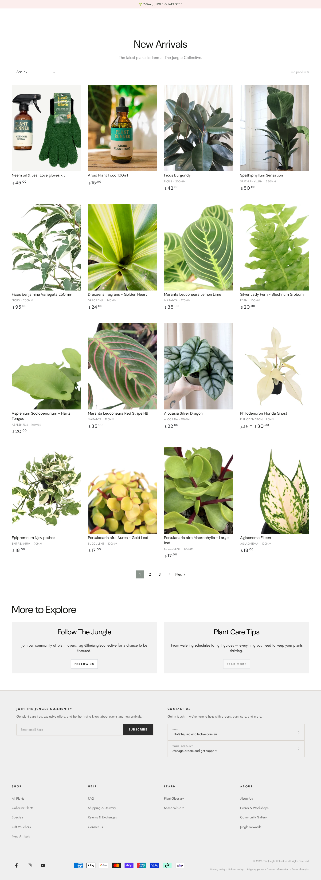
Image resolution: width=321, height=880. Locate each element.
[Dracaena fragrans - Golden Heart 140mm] (122, 247)
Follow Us (84, 664)
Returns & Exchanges (102, 817)
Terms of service (300, 869)
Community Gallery (253, 817)
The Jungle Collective (275, 861)
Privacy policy (217, 869)
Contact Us (95, 827)
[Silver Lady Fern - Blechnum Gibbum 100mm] (274, 247)
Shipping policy (255, 869)
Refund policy (235, 869)
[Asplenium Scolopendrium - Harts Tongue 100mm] (46, 366)
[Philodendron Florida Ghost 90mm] (274, 366)
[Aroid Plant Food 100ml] (122, 128)
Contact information (278, 869)
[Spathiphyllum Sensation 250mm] (274, 128)
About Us (246, 798)
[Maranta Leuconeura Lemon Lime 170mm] (198, 247)
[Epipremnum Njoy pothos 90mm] (46, 490)
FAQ (91, 798)
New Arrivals (21, 836)
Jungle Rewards (250, 827)
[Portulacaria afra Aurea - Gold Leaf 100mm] (122, 490)
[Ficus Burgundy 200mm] (198, 128)
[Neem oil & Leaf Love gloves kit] (46, 128)
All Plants (18, 798)
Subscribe (138, 729)
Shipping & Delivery (102, 807)
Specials (17, 817)
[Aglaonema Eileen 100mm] (274, 490)
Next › (180, 574)
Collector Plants (22, 807)
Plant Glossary (174, 798)
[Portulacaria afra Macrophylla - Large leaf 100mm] (198, 490)
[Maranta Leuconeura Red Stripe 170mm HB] (122, 366)
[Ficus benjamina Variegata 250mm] (46, 247)
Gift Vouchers (21, 827)
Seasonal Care (174, 807)
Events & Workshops (254, 807)
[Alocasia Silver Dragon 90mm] (198, 366)
